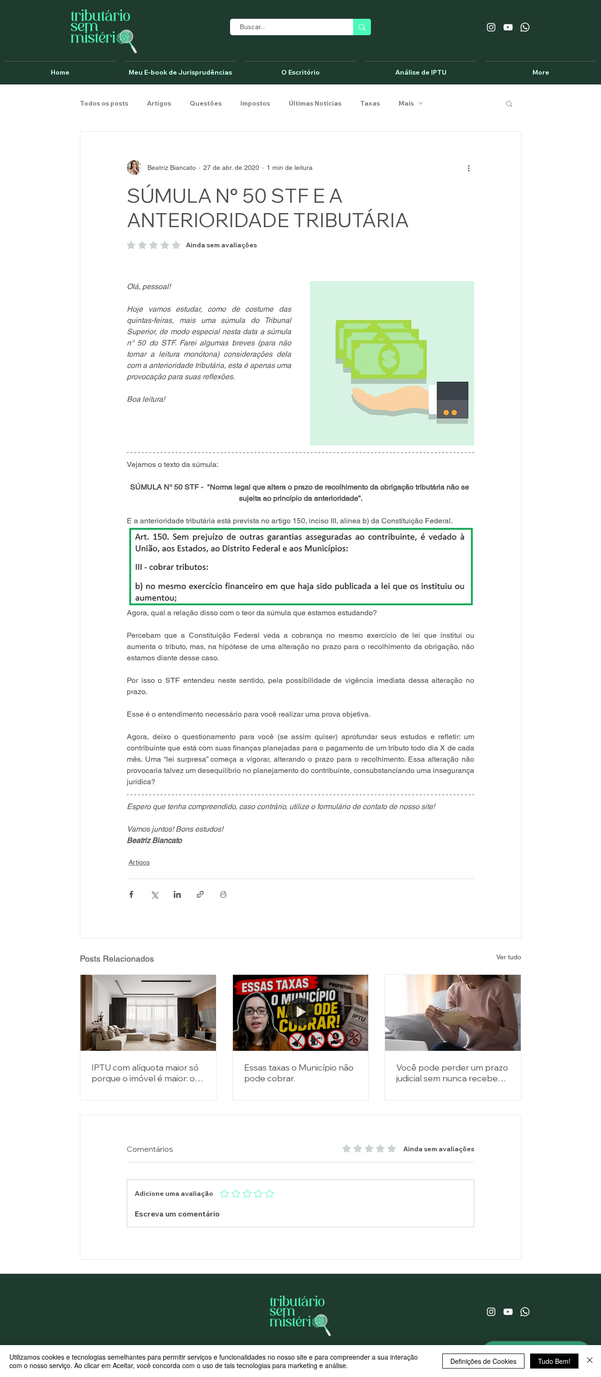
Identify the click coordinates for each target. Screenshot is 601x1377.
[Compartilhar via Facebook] (131, 894)
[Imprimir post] (223, 894)
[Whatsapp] (525, 27)
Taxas (370, 103)
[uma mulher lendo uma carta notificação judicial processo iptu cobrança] (453, 1013)
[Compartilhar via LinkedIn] (177, 894)
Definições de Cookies (483, 1361)
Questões (206, 103)
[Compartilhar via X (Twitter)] (154, 894)
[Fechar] (589, 1361)
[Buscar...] (362, 27)
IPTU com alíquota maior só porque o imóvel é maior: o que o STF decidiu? (145, 1073)
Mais (406, 103)
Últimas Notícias (315, 103)
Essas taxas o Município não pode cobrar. (299, 1073)
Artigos (159, 103)
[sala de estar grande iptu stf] (148, 1013)
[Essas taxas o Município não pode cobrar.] (301, 1013)
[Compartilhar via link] (200, 894)
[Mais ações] (468, 167)
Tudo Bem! (554, 1361)
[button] (509, 103)
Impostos (255, 103)
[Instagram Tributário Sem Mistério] (491, 27)
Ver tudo (508, 957)
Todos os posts (104, 103)
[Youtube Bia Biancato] (508, 27)
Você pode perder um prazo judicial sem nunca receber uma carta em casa (452, 1073)
